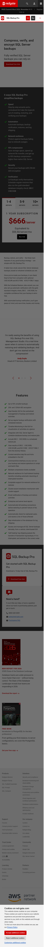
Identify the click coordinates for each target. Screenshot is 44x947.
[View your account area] (34, 3)
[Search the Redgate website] (27, 3)
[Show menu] (40, 18)
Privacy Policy (12, 927)
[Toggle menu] (41, 3)
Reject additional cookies (15, 938)
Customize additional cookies (15, 943)
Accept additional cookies (15, 933)
